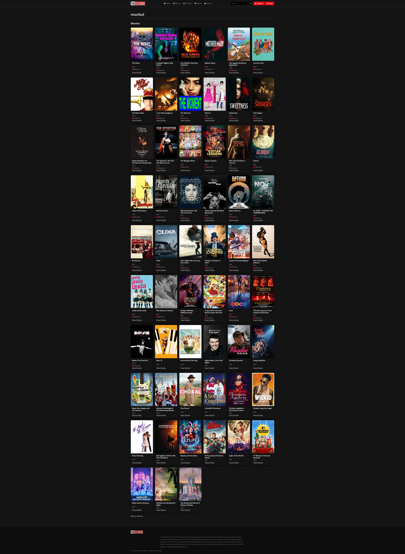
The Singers (257, 113)
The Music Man (138, 113)
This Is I (208, 113)
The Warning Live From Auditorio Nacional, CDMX (262, 312)
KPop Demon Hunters (140, 503)
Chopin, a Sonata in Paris (212, 262)
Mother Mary (210, 63)
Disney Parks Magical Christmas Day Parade (165, 409)
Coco (231, 310)
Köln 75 (159, 360)
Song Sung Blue (259, 360)
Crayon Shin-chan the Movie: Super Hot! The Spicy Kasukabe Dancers (214, 312)
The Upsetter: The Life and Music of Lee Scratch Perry (165, 163)
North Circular (162, 211)
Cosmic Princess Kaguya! (238, 261)
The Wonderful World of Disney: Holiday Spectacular (190, 505)
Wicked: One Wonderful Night (165, 504)
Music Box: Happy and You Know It (141, 409)
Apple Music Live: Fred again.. (214, 361)
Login (270, 3)
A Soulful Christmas (212, 408)
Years (208, 3)
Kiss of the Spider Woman (260, 262)
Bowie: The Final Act (140, 360)
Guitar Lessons (210, 161)
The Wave (136, 63)
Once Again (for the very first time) (190, 262)
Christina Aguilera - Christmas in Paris (236, 409)
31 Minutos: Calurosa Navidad (261, 457)
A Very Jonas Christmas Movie (214, 457)
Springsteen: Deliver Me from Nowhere (165, 457)
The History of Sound (164, 310)
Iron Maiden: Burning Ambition (189, 64)
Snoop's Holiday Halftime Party (187, 311)
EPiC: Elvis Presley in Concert (237, 162)
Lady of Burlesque (139, 211)
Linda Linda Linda (139, 310)
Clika (158, 261)
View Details (137, 73)
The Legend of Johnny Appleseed (237, 64)
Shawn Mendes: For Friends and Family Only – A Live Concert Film (141, 163)
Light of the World (236, 456)
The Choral (185, 408)
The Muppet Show (188, 161)
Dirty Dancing (137, 456)
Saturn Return (234, 211)
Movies (177, 3)
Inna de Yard (258, 63)
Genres (199, 3)
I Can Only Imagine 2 (164, 113)
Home (168, 3)
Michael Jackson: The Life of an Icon (189, 212)
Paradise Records (236, 360)
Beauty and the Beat (189, 456)
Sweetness (233, 113)
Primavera (136, 261)
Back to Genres (137, 516)
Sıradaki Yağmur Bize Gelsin (164, 64)
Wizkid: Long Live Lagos (262, 408)
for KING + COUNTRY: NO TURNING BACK (263, 212)
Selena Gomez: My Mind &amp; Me (214, 212)
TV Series (188, 3)
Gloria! (256, 161)
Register (260, 3)
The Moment (186, 113)
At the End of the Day (189, 360)
